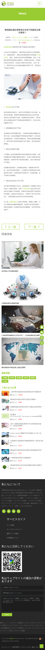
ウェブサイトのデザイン (30, 623)
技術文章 (26, 377)
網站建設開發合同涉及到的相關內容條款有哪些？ (26, 465)
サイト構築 (10, 525)
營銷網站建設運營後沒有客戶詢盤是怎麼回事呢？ (26, 407)
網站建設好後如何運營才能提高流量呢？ (23, 399)
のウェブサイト (31, 625)
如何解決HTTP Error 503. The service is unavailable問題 (26, 415)
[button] (39, 3)
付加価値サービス (13, 538)
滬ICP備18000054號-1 (32, 638)
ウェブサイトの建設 (15, 623)
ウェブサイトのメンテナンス (15, 625)
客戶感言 (12, 377)
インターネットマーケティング (33, 628)
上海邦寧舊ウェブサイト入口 (20, 647)
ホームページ (6, 647)
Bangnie (11, 638)
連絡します (35, 647)
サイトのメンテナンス (14, 529)
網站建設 (9, 107)
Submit (7, 614)
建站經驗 (19, 377)
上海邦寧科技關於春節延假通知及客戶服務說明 (25, 392)
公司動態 (5, 377)
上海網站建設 (12, 202)
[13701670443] (42, 343)
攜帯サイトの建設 (13, 533)
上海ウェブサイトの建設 (20, 37)
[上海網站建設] (8, 4)
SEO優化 (5, 381)
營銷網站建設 (8, 47)
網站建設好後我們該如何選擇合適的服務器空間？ (26, 450)
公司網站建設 (25, 188)
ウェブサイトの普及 (15, 628)
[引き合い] (42, 338)
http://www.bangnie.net (25, 40)
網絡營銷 (33, 377)
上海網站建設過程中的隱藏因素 (20, 458)
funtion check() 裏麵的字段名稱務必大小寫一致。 (26, 433)
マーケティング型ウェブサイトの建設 (12, 630)
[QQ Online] (42, 327)
